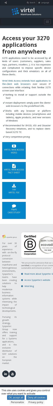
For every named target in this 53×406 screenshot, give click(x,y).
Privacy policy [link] (35, 402)
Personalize (17, 402)
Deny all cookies (36, 397)
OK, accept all (16, 397)
